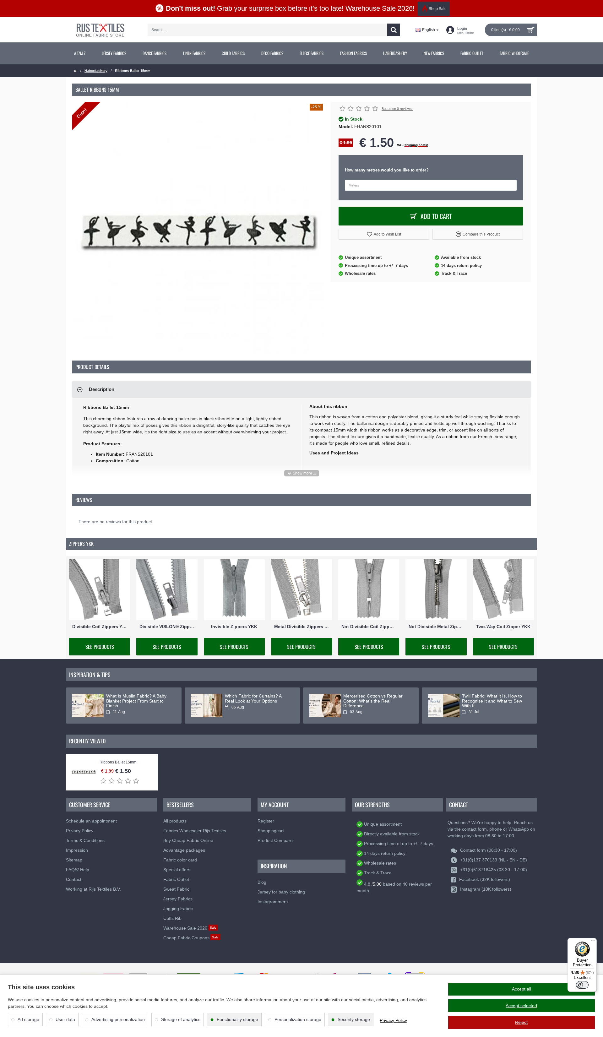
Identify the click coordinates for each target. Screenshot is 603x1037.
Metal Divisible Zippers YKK (301, 626)
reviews (416, 884)
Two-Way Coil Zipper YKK (503, 626)
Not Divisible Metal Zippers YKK (436, 626)
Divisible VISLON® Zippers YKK (166, 626)
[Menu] (593, 942)
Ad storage (28, 1019)
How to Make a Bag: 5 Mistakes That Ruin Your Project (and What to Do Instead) (493, 701)
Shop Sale (438, 9)
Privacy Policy (393, 1020)
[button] (384, 234)
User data (65, 1019)
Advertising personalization (118, 1019)
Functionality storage (237, 1019)
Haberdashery (95, 71)
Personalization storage (297, 1019)
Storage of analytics (180, 1019)
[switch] (582, 985)
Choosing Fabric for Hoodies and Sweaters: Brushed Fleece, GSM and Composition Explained (138, 701)
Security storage (354, 1019)
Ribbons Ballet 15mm (118, 762)
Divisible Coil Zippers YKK (99, 626)
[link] (80, 53)
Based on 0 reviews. (397, 109)
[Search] (393, 30)
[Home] (75, 71)
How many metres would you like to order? (387, 170)
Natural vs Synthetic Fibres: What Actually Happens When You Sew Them (376, 701)
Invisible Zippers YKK (234, 626)
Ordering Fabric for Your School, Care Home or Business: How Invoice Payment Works (257, 701)
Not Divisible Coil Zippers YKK (368, 626)
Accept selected (521, 1005)
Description (101, 389)
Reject (521, 1022)
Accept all (521, 988)
